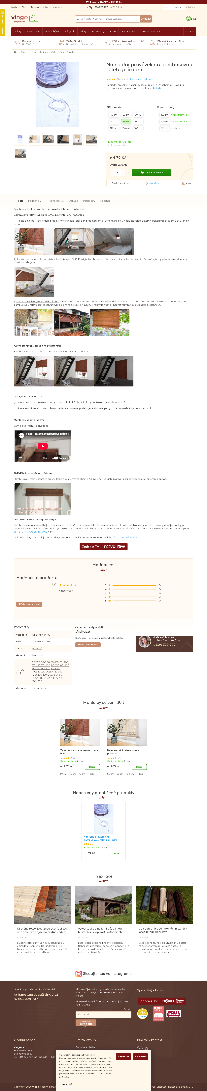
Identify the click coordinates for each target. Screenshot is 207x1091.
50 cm (63, 774)
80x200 (64, 665)
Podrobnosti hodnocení (141, 79)
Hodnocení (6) (56, 201)
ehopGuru (187, 1086)
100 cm (130, 774)
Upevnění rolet (41, 634)
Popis (20, 201)
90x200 (45, 668)
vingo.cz (140, 1048)
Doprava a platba (39, 7)
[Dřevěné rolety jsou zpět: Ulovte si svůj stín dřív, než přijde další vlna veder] (42, 905)
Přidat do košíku (154, 172)
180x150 (57, 678)
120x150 (58, 671)
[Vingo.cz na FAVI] (173, 1013)
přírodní (37, 648)
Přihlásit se (87, 1024)
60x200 (64, 662)
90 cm (120, 774)
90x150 (36, 668)
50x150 (36, 662)
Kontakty (57, 7)
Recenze (105, 201)
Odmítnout (123, 1057)
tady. (158, 88)
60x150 (55, 662)
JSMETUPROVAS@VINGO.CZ (30, 531)
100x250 (48, 671)
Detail (92, 767)
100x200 (37, 671)
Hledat (146, 19)
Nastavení (67, 1084)
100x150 (55, 668)
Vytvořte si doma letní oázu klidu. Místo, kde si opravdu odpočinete (100, 930)
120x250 (47, 674)
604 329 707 (166, 645)
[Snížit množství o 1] (112, 172)
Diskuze (73, 201)
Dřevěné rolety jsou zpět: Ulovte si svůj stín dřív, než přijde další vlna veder (42, 930)
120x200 (37, 674)
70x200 (45, 665)
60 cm (72, 774)
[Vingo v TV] (162, 1001)
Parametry (89, 201)
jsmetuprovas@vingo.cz (38, 995)
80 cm (110, 774)
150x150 (57, 674)
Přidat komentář (88, 644)
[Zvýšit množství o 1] (123, 172)
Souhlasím (140, 1057)
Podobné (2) (35, 201)
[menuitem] (17, 31)
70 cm (82, 774)
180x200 (37, 681)
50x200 (45, 662)
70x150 (36, 665)
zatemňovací (39, 688)
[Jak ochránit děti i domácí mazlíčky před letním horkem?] (164, 905)
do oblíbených (156, 183)
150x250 (47, 678)
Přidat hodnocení (29, 604)
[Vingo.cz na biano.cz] (158, 1014)
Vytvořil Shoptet (157, 1086)
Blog (24, 7)
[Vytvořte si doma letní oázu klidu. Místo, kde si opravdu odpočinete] (103, 905)
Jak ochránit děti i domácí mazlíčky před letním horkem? (163, 930)
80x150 (55, 665)
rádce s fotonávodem (125, 537)
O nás (14, 7)
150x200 (37, 678)
